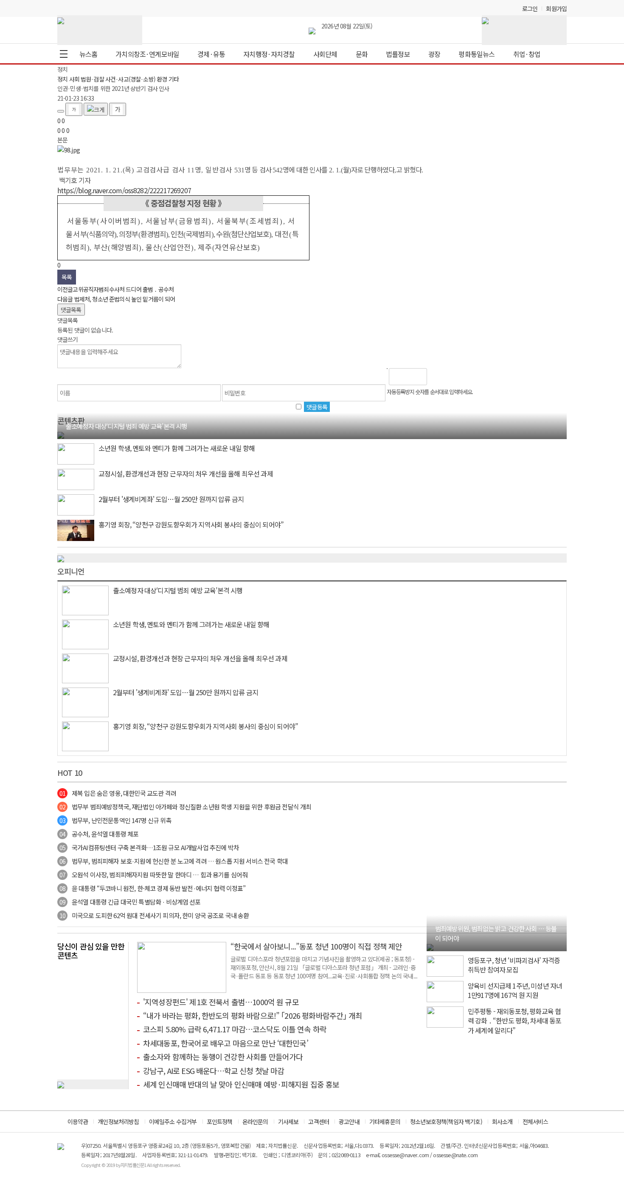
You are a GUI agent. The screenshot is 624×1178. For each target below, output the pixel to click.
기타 (174, 79)
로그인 (529, 8)
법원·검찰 (92, 79)
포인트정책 (220, 1121)
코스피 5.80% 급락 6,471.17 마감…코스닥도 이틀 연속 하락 (234, 1028)
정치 (62, 79)
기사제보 (288, 1121)
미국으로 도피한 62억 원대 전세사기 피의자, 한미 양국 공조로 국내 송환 (154, 915)
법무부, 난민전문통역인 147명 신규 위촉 (115, 820)
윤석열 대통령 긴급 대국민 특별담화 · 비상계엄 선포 (130, 901)
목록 (67, 277)
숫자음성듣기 (437, 376)
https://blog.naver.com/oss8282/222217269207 (124, 190)
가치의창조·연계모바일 (147, 54)
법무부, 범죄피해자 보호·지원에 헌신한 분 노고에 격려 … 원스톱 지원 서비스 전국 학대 (173, 861)
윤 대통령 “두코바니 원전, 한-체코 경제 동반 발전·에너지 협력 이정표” (152, 888)
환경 (162, 79)
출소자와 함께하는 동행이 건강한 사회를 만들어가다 (223, 1056)
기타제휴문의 (384, 1121)
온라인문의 (255, 1121)
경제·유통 (211, 54)
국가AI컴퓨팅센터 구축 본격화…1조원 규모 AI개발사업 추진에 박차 (149, 847)
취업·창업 (527, 54)
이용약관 (77, 1121)
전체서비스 (535, 1121)
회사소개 (502, 1121)
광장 (434, 54)
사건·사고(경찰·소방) (130, 79)
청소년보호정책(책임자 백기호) (446, 1121)
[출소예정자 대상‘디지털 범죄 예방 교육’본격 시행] (60, 434)
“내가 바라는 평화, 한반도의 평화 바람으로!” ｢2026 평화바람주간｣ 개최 (252, 1015)
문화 (362, 54)
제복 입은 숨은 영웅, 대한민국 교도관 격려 (117, 793)
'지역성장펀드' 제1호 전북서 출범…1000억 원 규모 (221, 1001)
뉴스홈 (88, 54)
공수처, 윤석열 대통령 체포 (98, 833)
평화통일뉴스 (476, 54)
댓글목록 (71, 309)
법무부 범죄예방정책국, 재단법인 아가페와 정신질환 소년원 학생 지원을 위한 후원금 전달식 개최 (185, 806)
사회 (74, 79)
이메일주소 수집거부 (173, 1121)
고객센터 (318, 1121)
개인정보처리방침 (118, 1121)
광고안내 (349, 1121)
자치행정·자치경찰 (269, 54)
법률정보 (398, 54)
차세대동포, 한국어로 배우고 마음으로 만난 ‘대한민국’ (225, 1042)
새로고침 (455, 376)
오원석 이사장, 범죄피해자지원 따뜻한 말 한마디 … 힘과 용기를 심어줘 (153, 874)
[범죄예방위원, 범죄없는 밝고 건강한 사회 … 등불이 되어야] (430, 946)
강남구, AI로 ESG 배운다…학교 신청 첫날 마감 (213, 1070)
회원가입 (556, 8)
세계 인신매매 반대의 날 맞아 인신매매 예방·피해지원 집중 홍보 (241, 1084)
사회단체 (325, 54)
